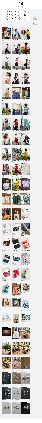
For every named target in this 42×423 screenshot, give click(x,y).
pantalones (34, 16)
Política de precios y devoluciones (35, 24)
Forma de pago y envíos (35, 22)
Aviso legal (34, 23)
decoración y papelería (35, 19)
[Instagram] (39, 421)
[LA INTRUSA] (21, 4)
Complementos (34, 18)
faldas (34, 17)
